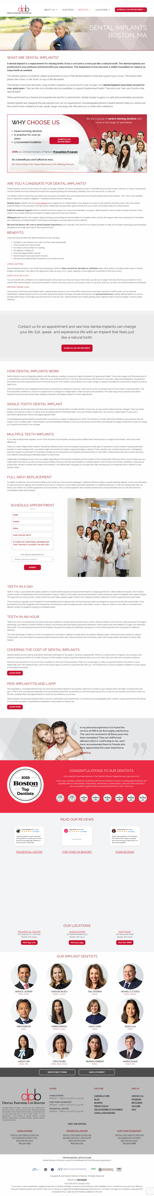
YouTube (136, 1106)
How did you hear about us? (32, 554)
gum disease (42, 203)
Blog (96, 1099)
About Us (49, 9)
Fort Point (124, 932)
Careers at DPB (101, 1096)
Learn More (15, 673)
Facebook (136, 1099)
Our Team (68, 9)
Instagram (137, 1103)
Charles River (124, 851)
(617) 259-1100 (29, 942)
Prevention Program (65, 151)
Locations (101, 9)
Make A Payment (97, 1072)
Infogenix (82, 1180)
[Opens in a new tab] (36, 1168)
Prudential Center (29, 851)
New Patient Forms (57, 1072)
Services (83, 9)
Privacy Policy (101, 1106)
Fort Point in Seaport (77, 851)
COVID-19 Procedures (104, 1113)
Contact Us (137, 1096)
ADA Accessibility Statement (108, 1109)
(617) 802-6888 (124, 942)
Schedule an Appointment (130, 10)
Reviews (98, 1103)
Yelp (134, 1109)
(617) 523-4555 (77, 942)
